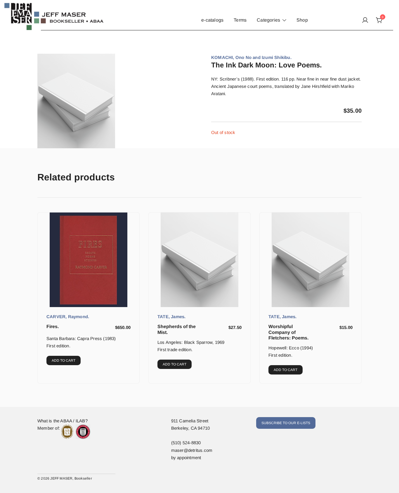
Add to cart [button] (63, 360)
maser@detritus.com (192, 450)
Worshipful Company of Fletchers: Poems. (288, 332)
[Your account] (365, 20)
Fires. (52, 326)
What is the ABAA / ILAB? (62, 420)
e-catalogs (212, 20)
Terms (240, 20)
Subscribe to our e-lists (285, 423)
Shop (302, 20)
